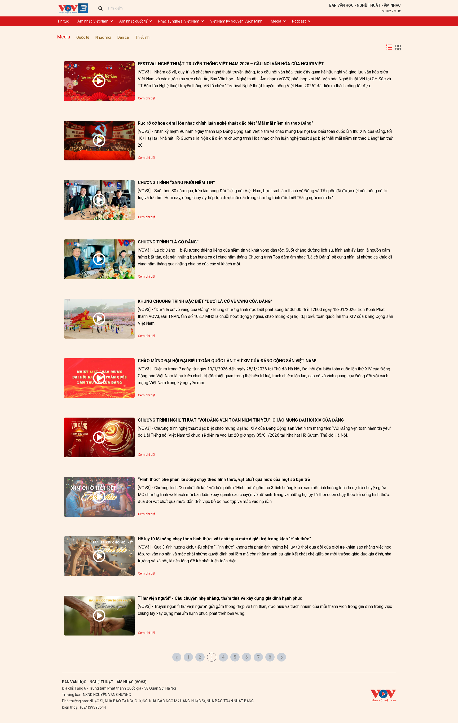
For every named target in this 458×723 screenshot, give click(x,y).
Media (276, 21)
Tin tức (63, 21)
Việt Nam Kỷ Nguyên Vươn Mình (236, 21)
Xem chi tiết (146, 98)
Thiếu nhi (142, 37)
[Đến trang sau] (281, 657)
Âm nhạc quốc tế (133, 21)
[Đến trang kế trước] (176, 657)
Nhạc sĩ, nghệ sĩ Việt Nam (178, 21)
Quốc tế (82, 37)
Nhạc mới (103, 37)
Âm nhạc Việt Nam (92, 21)
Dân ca (123, 37)
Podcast (299, 21)
